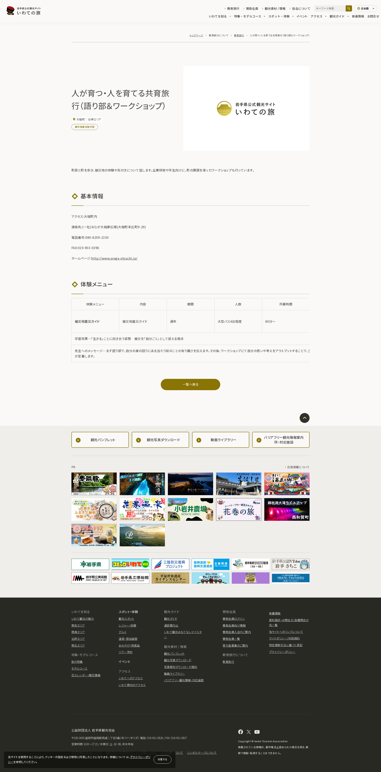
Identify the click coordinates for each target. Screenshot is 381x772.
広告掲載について (298, 467)
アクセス (316, 16)
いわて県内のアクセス (132, 685)
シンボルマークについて (202, 753)
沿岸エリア (78, 639)
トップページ (196, 35)
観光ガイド (337, 16)
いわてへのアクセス (131, 678)
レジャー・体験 (127, 625)
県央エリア (78, 625)
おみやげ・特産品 (129, 645)
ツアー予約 (125, 652)
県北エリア (78, 645)
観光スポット (126, 619)
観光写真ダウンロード (177, 660)
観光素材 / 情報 (275, 8)
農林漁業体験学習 (85, 126)
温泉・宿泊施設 (128, 639)
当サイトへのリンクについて (286, 632)
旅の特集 (77, 662)
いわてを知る (218, 16)
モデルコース (79, 668)
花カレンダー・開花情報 (85, 675)
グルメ (122, 632)
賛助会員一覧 (231, 639)
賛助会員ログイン (234, 619)
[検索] (349, 8)
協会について (301, 8)
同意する (162, 759)
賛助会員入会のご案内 (237, 632)
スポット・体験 (279, 16)
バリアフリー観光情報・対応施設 (184, 680)
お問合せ (373, 16)
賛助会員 (252, 8)
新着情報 (358, 16)
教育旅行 (233, 8)
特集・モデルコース (247, 16)
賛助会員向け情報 (234, 625)
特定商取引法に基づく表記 (286, 645)
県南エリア (78, 632)
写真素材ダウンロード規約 (180, 667)
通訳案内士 (171, 625)
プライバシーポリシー (282, 652)
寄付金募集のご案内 (235, 645)
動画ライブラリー (174, 674)
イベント (302, 16)
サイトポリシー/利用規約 (284, 638)
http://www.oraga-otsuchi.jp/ (114, 258)
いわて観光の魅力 (82, 619)
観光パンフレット (174, 654)
